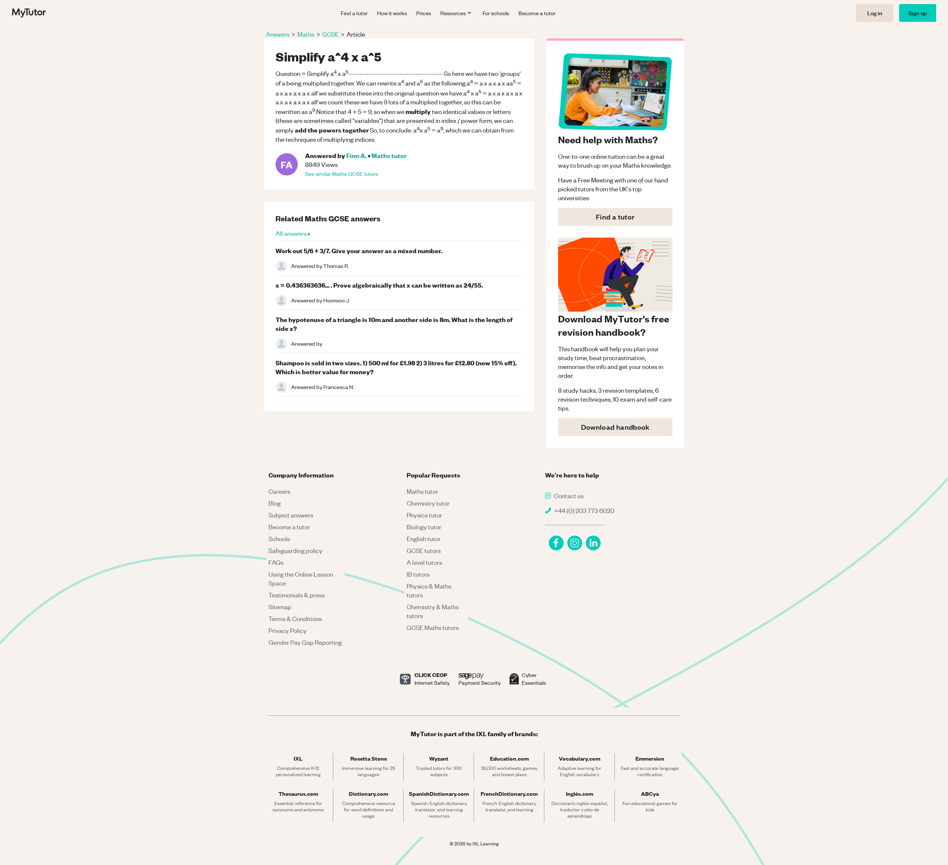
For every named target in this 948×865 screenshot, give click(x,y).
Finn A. (356, 155)
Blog (274, 503)
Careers (279, 491)
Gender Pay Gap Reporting (305, 642)
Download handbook (615, 427)
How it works (392, 13)
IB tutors (418, 574)
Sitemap (279, 607)
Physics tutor (424, 515)
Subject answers (290, 515)
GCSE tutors (424, 550)
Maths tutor (389, 155)
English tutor (424, 538)
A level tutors (424, 562)
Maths (305, 34)
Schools (279, 538)
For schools (496, 13)
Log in (874, 13)
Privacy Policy (287, 630)
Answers (278, 34)
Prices (423, 13)
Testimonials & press (296, 595)
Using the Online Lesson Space (300, 578)
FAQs (276, 562)
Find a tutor (354, 13)
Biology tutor (424, 527)
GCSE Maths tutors (433, 627)
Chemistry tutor (428, 503)
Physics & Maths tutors (429, 590)
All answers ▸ (293, 233)
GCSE (330, 34)
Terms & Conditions (295, 618)
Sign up (917, 13)
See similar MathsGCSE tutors (341, 173)
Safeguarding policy (295, 550)
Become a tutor (536, 13)
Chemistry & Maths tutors (433, 611)
